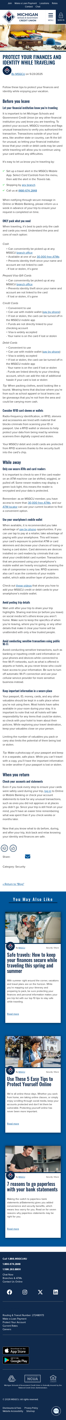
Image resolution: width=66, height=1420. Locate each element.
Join (10, 3)
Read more (13, 1014)
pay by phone (51, 312)
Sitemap (30, 1411)
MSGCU (21, 948)
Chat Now (8, 1274)
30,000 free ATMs (48, 257)
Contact (29, 6)
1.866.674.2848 (11, 1264)
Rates (55, 3)
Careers (7, 1329)
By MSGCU (18, 74)
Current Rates (10, 1325)
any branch (28, 185)
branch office (25, 252)
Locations (44, 3)
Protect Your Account (14, 1322)
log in (47, 791)
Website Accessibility (13, 1411)
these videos (24, 585)
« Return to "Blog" (13, 884)
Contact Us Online (13, 1281)
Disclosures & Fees (12, 1408)
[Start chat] (56, 1411)
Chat (38, 6)
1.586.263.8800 (12, 1269)
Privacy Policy (31, 1408)
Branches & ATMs (12, 1278)
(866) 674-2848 (27, 190)
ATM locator (10, 507)
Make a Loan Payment (26, 3)
